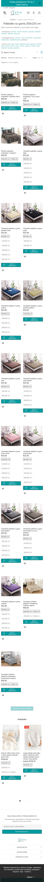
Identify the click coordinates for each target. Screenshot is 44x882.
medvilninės (5, 40)
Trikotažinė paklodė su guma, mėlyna (10, 307)
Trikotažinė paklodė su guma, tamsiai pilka (10, 530)
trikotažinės (37, 38)
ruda (38, 46)
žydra (12, 46)
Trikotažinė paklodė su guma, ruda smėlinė (32, 379)
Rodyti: (35, 58)
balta (8, 44)
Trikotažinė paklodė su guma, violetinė (10, 602)
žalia (2, 46)
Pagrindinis (13, 19)
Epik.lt (16, 13)
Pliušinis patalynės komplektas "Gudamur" (8, 152)
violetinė (4, 48)
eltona (33, 44)
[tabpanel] (11, 757)
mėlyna (7, 46)
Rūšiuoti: (4, 58)
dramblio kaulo (24, 44)
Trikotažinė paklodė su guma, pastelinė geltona (32, 307)
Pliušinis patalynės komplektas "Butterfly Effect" (10, 95)
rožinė (22, 46)
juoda (17, 44)
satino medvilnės (26, 38)
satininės (17, 38)
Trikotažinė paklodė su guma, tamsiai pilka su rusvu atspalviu (32, 531)
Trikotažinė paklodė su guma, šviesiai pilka (32, 452)
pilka (12, 44)
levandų (10, 48)
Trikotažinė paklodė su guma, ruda (10, 379)
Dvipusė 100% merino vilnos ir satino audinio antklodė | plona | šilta (10, 755)
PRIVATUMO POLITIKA (17, 877)
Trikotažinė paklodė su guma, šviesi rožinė (10, 452)
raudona (27, 46)
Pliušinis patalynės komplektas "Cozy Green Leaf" (31, 96)
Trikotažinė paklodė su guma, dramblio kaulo (10, 229)
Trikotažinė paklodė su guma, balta (32, 152)
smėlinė (33, 46)
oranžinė (38, 44)
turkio (17, 46)
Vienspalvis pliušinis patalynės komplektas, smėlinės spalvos (30, 603)
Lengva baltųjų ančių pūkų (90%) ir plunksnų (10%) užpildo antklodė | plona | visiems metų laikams (31, 756)
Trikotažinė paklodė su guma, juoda (32, 229)
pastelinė (16, 48)
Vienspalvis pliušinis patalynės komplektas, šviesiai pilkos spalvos (8, 676)
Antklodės (22, 719)
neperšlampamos (15, 40)
